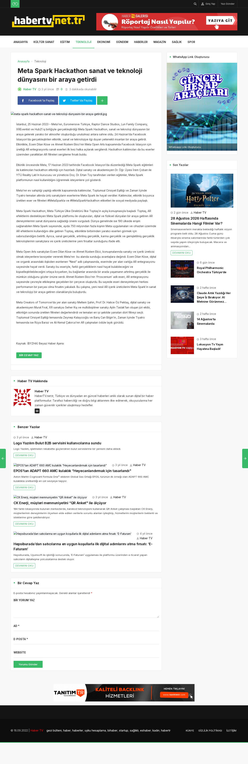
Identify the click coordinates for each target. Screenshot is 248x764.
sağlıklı (134, 730)
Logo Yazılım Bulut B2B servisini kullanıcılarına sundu (57, 443)
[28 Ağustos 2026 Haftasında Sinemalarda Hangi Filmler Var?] (202, 190)
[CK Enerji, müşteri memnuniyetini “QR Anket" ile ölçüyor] (50, 497)
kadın (155, 730)
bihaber (112, 730)
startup (123, 730)
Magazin (159, 42)
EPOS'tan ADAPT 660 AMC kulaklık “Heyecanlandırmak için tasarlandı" (72, 471)
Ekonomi (103, 42)
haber (67, 730)
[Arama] (195, 4)
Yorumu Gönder (28, 664)
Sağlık (177, 42)
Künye (190, 730)
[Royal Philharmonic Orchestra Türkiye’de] (182, 268)
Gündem (122, 42)
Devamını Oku (24, 455)
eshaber (145, 730)
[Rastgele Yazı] (15, 4)
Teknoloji (83, 42)
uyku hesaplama (95, 730)
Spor (191, 42)
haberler (77, 730)
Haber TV (29, 89)
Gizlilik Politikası (210, 730)
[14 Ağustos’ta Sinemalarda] (182, 320)
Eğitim (65, 42)
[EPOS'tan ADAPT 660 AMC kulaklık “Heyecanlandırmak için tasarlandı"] (60, 465)
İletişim (231, 730)
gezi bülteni (54, 730)
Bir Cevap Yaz (29, 355)
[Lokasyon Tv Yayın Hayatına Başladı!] (182, 345)
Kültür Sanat (44, 42)
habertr (165, 730)
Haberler (141, 42)
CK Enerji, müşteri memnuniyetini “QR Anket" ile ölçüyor (60, 503)
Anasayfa (21, 42)
